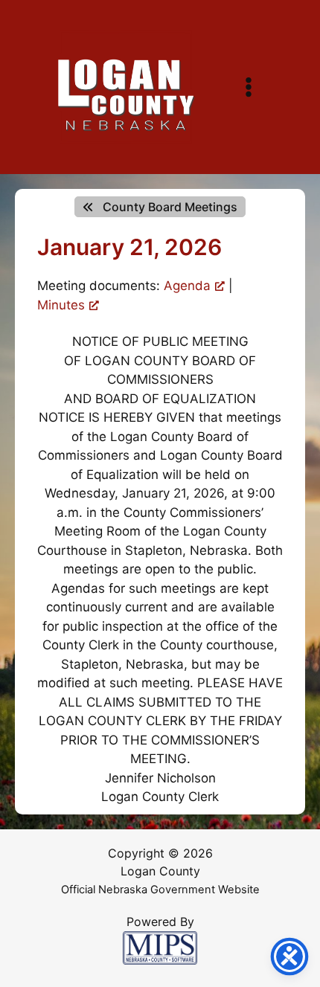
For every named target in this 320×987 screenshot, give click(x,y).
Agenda (187, 285)
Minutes (61, 305)
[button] (160, 206)
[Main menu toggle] (248, 87)
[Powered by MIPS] (160, 946)
